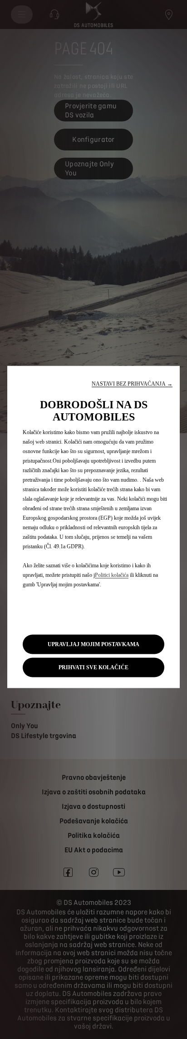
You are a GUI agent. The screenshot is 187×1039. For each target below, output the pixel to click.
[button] (132, 383)
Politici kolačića (111, 574)
